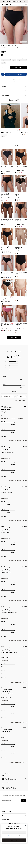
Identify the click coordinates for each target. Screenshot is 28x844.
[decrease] (2, 67)
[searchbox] (7, 396)
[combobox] (21, 400)
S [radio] (8, 60)
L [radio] (19, 60)
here (8, 779)
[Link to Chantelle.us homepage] (6, 5)
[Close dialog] (26, 826)
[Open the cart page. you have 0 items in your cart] (23, 4)
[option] (2, 55)
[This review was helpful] (22, 440)
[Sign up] (23, 800)
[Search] (19, 4)
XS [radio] (3, 60)
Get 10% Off (14, 840)
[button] (25, 74)
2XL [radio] (3, 63)
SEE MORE (14, 337)
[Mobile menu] (26, 4)
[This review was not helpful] (25, 440)
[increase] (8, 67)
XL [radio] (24, 60)
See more (14, 391)
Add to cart (18, 67)
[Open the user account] (21, 4)
